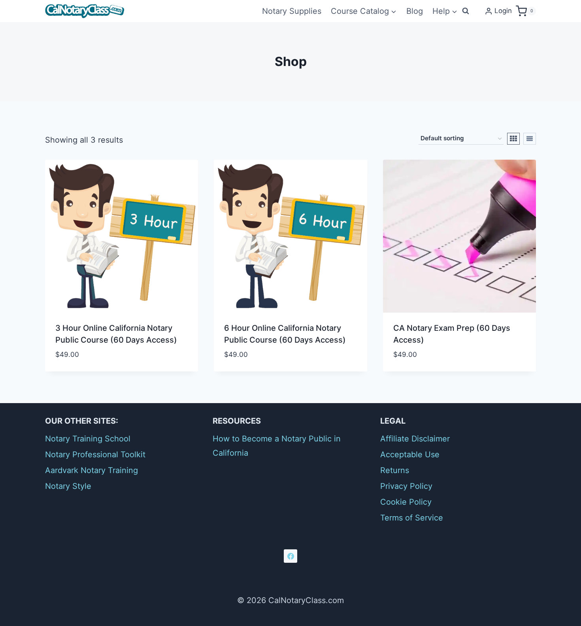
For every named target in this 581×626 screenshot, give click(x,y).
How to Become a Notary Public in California (277, 446)
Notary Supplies (291, 11)
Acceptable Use (410, 454)
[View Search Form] (465, 11)
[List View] (529, 139)
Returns (394, 470)
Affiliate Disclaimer (415, 438)
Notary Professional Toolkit (95, 454)
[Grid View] (513, 139)
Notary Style (68, 486)
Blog (414, 11)
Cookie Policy (406, 502)
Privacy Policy (406, 486)
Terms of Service (411, 517)
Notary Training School (87, 438)
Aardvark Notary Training (91, 470)
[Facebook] (290, 556)
